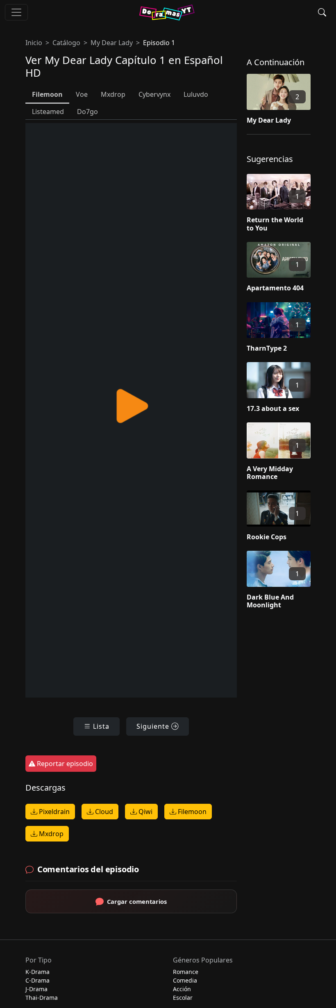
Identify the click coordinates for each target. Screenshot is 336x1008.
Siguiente (153, 726)
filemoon (47, 94)
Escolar (183, 997)
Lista (100, 726)
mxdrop (113, 94)
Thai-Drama (41, 997)
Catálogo (66, 42)
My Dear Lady (112, 42)
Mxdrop (50, 833)
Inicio (33, 42)
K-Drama (37, 972)
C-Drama (37, 980)
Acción (182, 989)
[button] (322, 12)
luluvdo (196, 94)
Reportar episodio (64, 763)
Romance (185, 972)
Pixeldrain (53, 811)
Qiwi (144, 811)
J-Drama (36, 989)
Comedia (185, 980)
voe (82, 94)
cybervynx (154, 94)
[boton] (16, 12)
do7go (87, 111)
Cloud (103, 811)
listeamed (48, 111)
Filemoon (191, 811)
